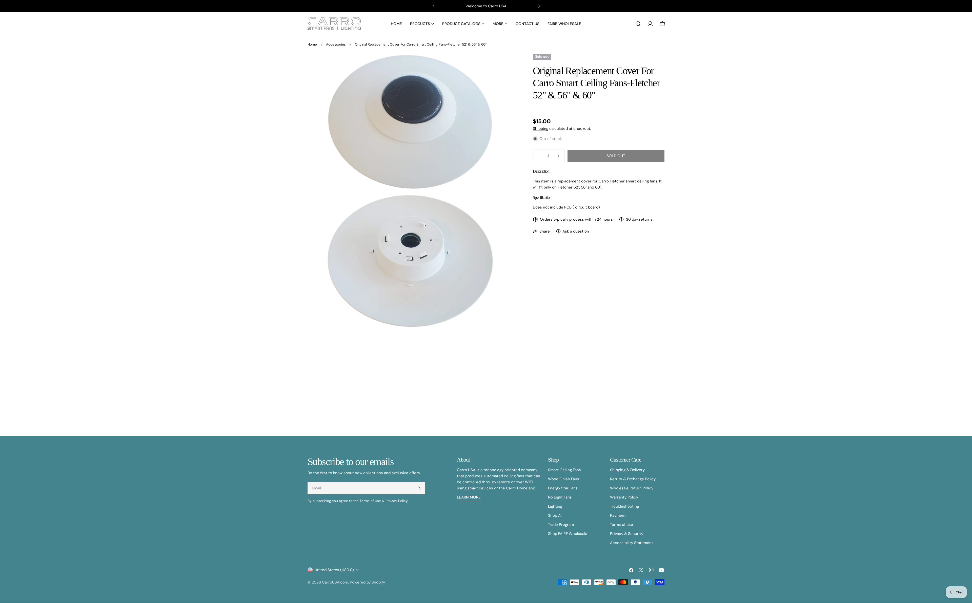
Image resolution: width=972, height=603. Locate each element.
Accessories (336, 44)
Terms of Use (370, 501)
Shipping (540, 128)
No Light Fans (560, 497)
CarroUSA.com (335, 582)
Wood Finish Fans (563, 479)
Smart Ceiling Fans (564, 469)
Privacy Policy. (397, 501)
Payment (618, 515)
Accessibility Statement (631, 542)
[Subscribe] (419, 488)
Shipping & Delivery (627, 469)
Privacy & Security (626, 533)
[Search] (638, 24)
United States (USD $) (334, 569)
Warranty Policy (624, 497)
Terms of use (621, 524)
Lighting (555, 506)
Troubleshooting (624, 506)
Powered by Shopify (367, 582)
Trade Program (561, 524)
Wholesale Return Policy (631, 488)
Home (312, 44)
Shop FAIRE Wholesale (567, 533)
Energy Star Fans (563, 488)
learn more (469, 497)
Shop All (555, 515)
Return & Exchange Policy (633, 479)
